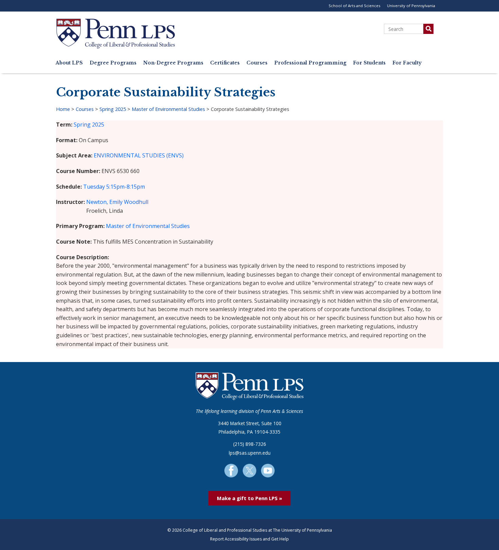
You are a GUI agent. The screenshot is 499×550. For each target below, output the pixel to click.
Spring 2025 (112, 109)
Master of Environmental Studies (168, 109)
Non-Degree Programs (173, 63)
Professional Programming (310, 63)
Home (63, 109)
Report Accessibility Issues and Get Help (249, 539)
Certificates (225, 63)
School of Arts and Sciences (354, 5)
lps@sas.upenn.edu (250, 453)
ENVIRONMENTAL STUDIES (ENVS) (139, 155)
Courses (256, 63)
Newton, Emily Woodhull (117, 202)
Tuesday (94, 186)
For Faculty (407, 63)
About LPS (69, 63)
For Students (369, 63)
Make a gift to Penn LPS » (249, 498)
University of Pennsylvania (411, 5)
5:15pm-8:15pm (125, 186)
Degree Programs (113, 63)
